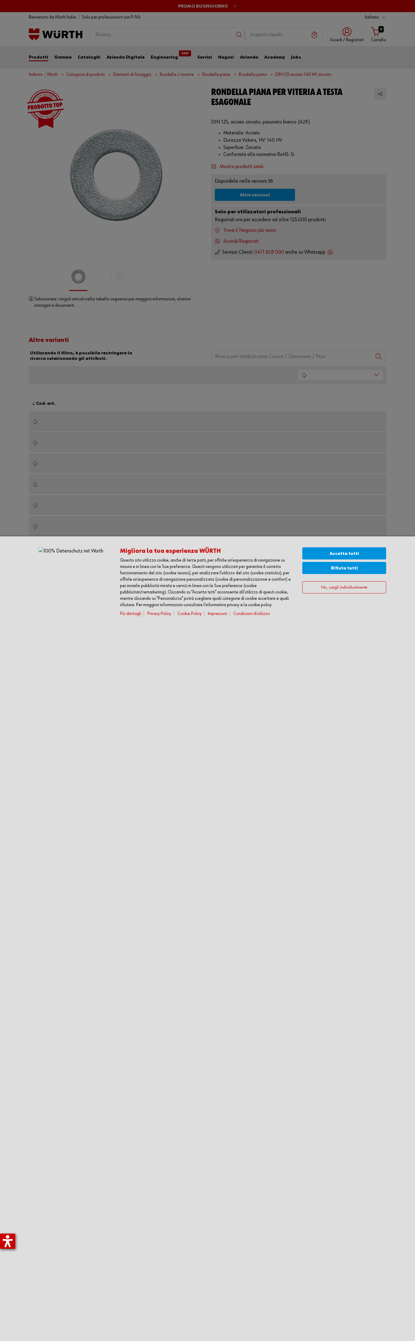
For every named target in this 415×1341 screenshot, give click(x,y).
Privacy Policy (159, 613)
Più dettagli (130, 613)
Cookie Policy (189, 613)
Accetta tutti (344, 553)
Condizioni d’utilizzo (251, 613)
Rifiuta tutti (344, 568)
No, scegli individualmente (344, 587)
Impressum (217, 613)
